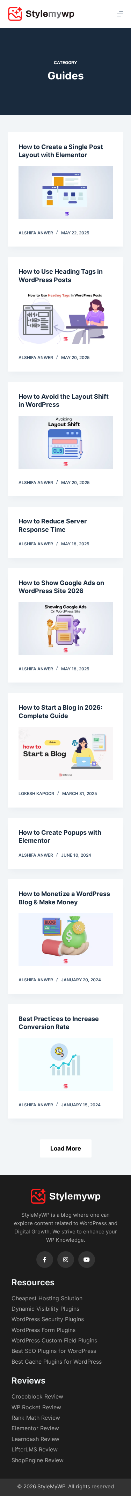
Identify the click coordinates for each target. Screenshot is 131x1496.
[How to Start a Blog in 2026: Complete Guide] (66, 753)
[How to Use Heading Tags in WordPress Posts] (66, 317)
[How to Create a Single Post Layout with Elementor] (66, 192)
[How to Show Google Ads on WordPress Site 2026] (66, 628)
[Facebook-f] (44, 1259)
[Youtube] (86, 1259)
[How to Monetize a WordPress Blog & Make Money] (66, 939)
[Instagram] (65, 1259)
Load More (65, 1148)
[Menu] (120, 14)
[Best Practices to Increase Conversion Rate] (66, 1064)
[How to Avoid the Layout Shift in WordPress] (66, 442)
